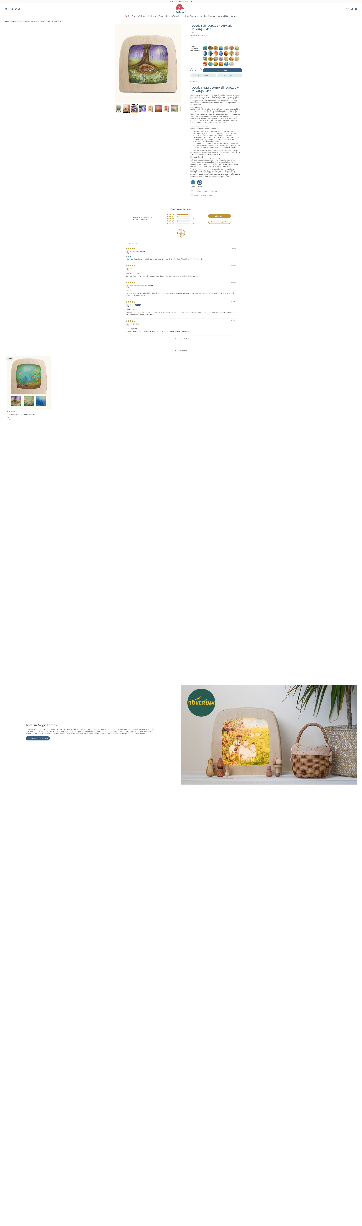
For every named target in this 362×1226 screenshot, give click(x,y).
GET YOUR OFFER (200, 630)
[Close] (216, 584)
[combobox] (188, 612)
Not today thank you (200, 637)
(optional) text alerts (190, 607)
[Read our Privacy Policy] (214, 620)
